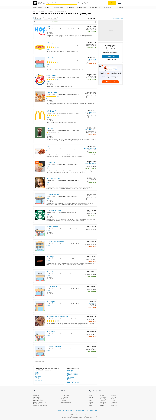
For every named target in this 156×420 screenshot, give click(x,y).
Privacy (59, 410)
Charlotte (91, 400)
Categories (63, 400)
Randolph (37, 377)
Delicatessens (74, 196)
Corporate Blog (37, 399)
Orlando (113, 400)
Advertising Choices (38, 400)
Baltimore (91, 397)
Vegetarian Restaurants (72, 164)
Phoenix (113, 403)
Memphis (102, 405)
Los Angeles (103, 402)
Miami (112, 394)
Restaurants (50, 11)
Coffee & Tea (75, 94)
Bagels (68, 149)
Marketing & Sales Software (40, 405)
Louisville (102, 403)
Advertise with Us (37, 397)
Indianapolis (103, 397)
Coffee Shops (70, 113)
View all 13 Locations (90, 148)
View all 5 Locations (91, 112)
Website (48, 30)
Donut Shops (70, 381)
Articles (63, 394)
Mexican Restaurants (72, 333)
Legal (96, 410)
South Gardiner (38, 378)
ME (39, 11)
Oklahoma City (114, 399)
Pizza (79, 333)
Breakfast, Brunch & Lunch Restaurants (56, 28)
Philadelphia (114, 402)
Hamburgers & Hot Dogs (73, 382)
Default (93, 18)
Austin (90, 395)
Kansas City (103, 399)
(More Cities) (99, 391)
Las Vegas (102, 400)
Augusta (43, 11)
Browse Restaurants (66, 402)
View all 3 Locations (91, 163)
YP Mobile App (64, 397)
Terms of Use (89, 410)
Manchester (38, 375)
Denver (90, 405)
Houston (102, 395)
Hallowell (37, 373)
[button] (119, 3)
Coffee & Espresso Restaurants (74, 228)
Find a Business (65, 395)
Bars (68, 212)
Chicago (91, 402)
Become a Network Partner (39, 402)
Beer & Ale (72, 258)
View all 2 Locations (91, 59)
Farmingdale (38, 376)
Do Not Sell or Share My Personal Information (74, 410)
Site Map (63, 399)
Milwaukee (113, 395)
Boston (90, 399)
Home (34, 11)
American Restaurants (78, 28)
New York (113, 397)
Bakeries (69, 318)
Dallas (90, 403)
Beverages (69, 94)
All (46, 18)
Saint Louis (114, 405)
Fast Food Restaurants (72, 77)
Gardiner (37, 372)
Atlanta (90, 394)
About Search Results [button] (118, 18)
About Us (35, 394)
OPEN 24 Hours (56, 22)
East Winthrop (38, 380)
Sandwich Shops (78, 113)
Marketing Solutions (38, 403)
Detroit (101, 394)
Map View (39, 18)
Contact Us (36, 395)
